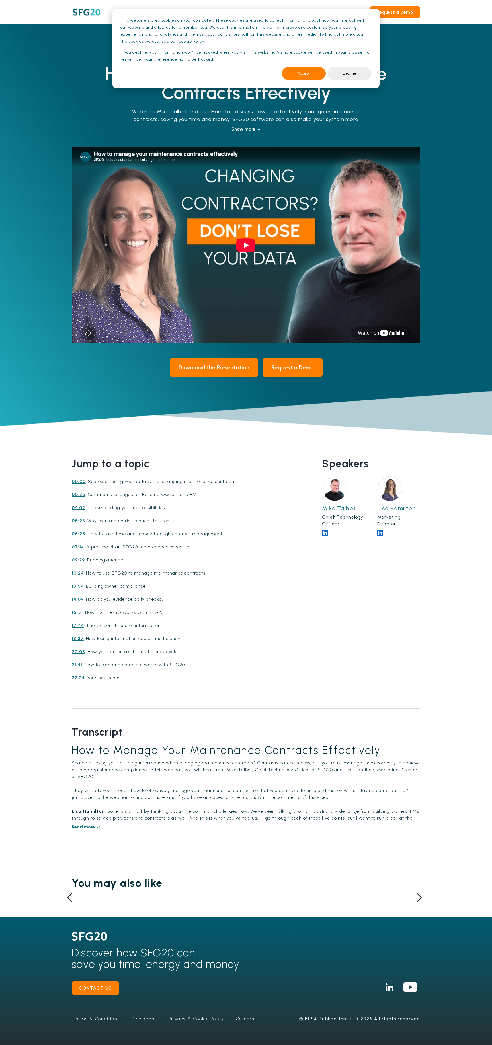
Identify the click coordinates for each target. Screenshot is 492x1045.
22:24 (78, 677)
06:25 (78, 533)
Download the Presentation (214, 367)
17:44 (78, 625)
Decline (349, 73)
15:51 (77, 612)
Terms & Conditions (96, 1018)
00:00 (79, 481)
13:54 (78, 586)
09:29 (78, 560)
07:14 (78, 547)
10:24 (78, 573)
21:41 (77, 664)
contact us (95, 988)
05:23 (78, 520)
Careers (245, 1018)
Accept (304, 73)
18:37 (78, 638)
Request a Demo (395, 12)
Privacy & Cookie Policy (196, 1018)
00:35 (78, 494)
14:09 (78, 599)
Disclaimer (144, 1018)
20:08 (78, 651)
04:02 (78, 507)
